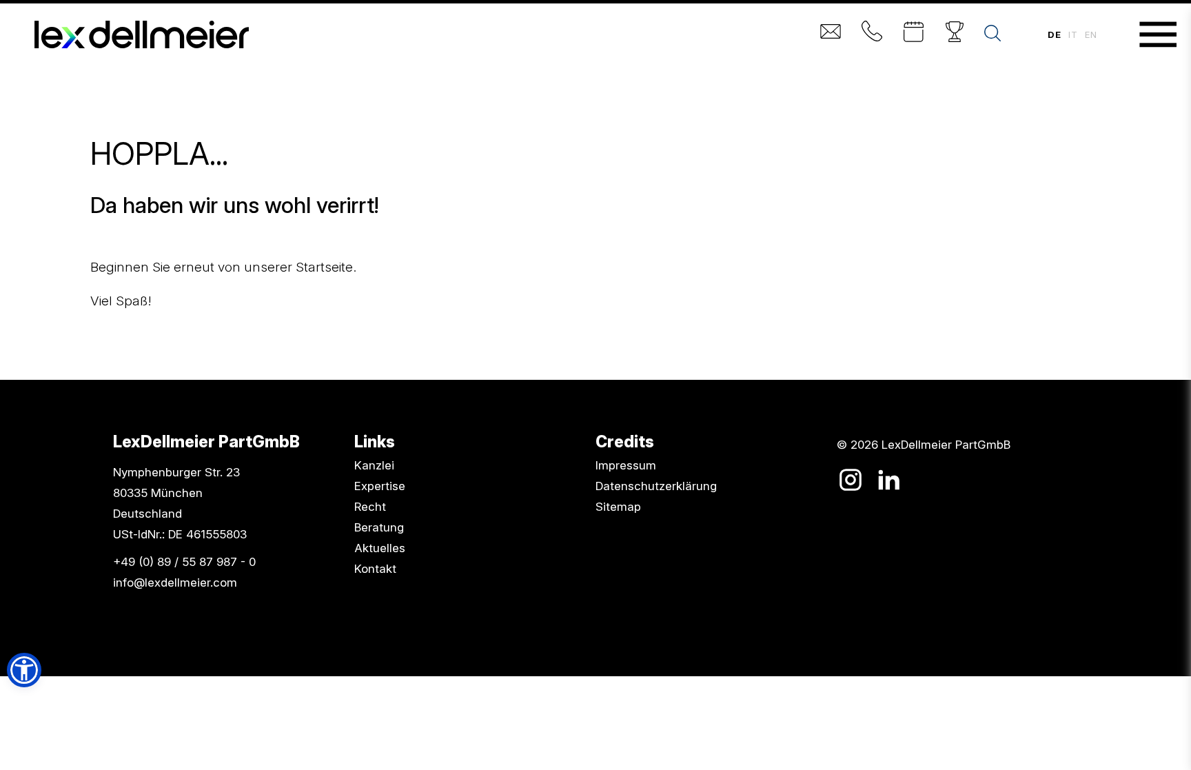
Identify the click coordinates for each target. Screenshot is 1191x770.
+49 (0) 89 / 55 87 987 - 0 (184, 562)
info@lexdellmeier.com (175, 582)
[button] (24, 670)
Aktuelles (379, 548)
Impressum (626, 465)
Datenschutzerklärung (656, 486)
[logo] (141, 34)
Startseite (324, 267)
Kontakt (375, 569)
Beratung (379, 527)
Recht (370, 507)
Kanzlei (374, 465)
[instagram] (850, 480)
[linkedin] (888, 480)
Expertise (379, 486)
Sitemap (618, 507)
